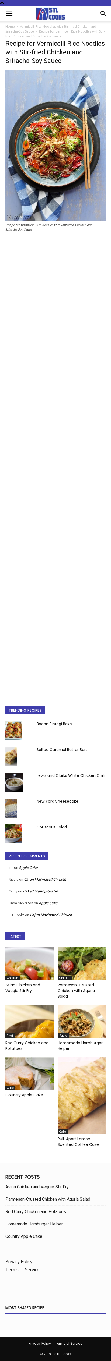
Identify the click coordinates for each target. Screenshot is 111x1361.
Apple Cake (28, 867)
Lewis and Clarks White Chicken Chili (71, 775)
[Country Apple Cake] (29, 1073)
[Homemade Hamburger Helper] (82, 1021)
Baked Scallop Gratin (40, 891)
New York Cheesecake (57, 801)
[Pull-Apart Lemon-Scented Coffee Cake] (82, 1095)
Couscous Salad (52, 827)
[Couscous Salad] (13, 833)
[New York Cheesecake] (11, 808)
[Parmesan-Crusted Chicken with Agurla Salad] (82, 963)
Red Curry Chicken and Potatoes (35, 1211)
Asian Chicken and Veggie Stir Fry (22, 987)
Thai (10, 1036)
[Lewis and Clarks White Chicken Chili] (14, 782)
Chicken (12, 978)
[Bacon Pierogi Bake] (13, 730)
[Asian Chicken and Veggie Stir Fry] (29, 963)
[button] (9, 13)
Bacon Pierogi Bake (54, 723)
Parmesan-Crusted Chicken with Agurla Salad (76, 990)
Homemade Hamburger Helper (34, 1224)
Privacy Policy (18, 1261)
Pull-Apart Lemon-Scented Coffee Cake (78, 1141)
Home (10, 26)
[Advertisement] (55, 467)
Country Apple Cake (24, 1095)
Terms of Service (22, 1270)
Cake (10, 1088)
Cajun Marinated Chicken (45, 879)
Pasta (63, 1036)
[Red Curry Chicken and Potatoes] (29, 1021)
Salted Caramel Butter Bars (62, 749)
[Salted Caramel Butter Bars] (11, 756)
